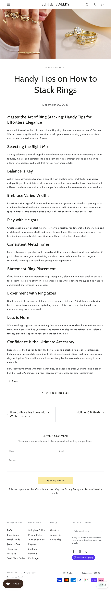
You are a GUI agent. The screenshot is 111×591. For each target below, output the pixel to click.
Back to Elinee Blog (57, 393)
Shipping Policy (36, 530)
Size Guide (13, 535)
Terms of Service (93, 489)
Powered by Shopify (15, 577)
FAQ (9, 530)
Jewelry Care (13, 544)
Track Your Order (16, 558)
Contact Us (55, 535)
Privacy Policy (72, 489)
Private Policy (35, 535)
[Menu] (9, 4)
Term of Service (36, 539)
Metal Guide (13, 539)
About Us (54, 530)
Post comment (55, 481)
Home (48, 67)
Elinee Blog (58, 67)
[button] (87, 4)
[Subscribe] (102, 531)
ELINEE (18, 573)
